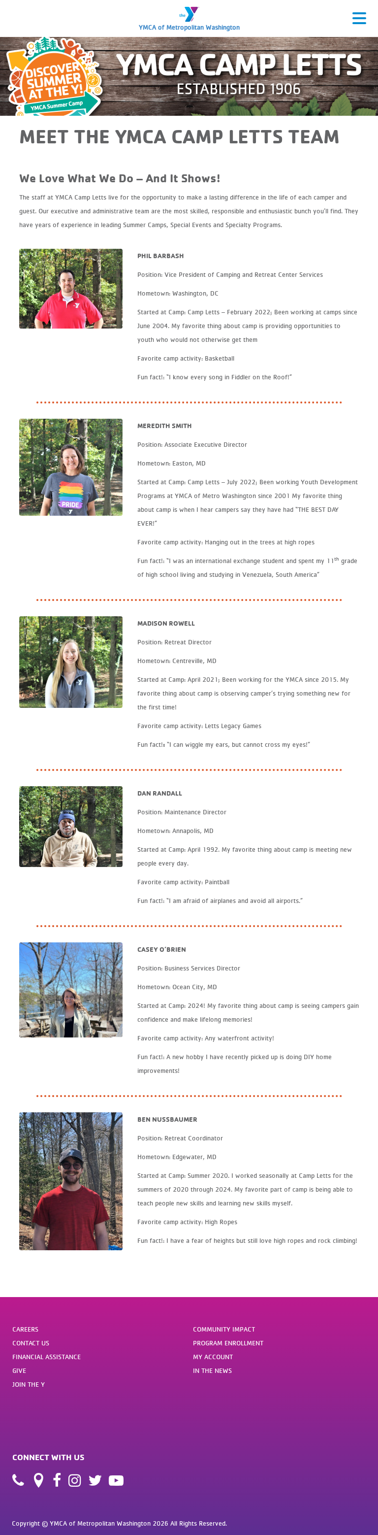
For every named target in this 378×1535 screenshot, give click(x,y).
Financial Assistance (46, 1357)
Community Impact (224, 1329)
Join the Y (28, 1384)
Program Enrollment (228, 1343)
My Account (213, 1357)
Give (19, 1370)
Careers (25, 1329)
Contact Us (30, 1343)
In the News (212, 1370)
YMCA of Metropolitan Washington (189, 27)
